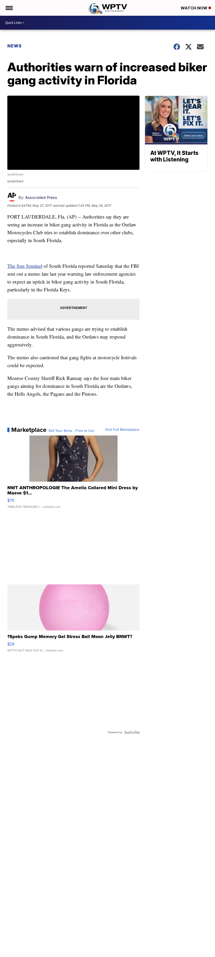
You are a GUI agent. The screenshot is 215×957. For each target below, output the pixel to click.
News (14, 45)
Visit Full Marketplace (122, 430)
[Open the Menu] (9, 8)
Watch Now (194, 8)
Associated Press (41, 197)
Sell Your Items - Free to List (71, 431)
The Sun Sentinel (24, 266)
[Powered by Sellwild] (131, 732)
